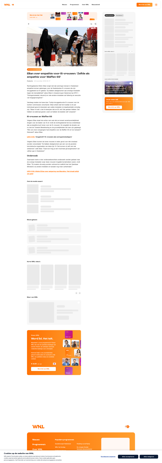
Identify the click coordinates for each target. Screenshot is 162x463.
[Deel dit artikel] (95, 24)
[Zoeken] (133, 4)
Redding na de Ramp (83, 444)
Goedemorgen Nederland (34, 69)
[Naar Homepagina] (9, 5)
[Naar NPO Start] (127, 426)
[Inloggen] (156, 4)
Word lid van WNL (144, 4)
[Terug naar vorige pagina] (28, 24)
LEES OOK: (31, 137)
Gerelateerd (119, 15)
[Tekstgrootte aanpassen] (91, 24)
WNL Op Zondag (60, 447)
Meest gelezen (110, 15)
